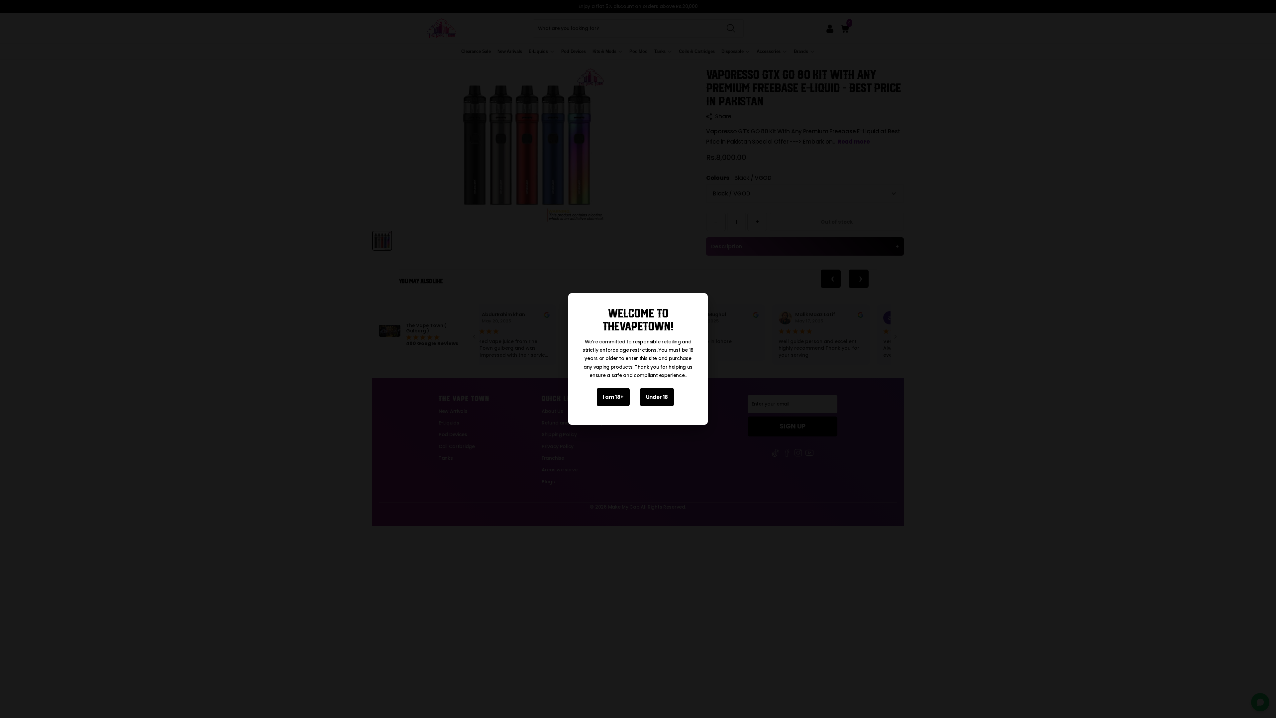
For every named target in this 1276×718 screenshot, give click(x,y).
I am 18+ (613, 397)
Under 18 (657, 397)
